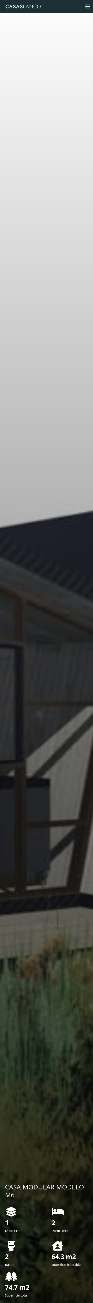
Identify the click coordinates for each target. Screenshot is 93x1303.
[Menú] (87, 6)
